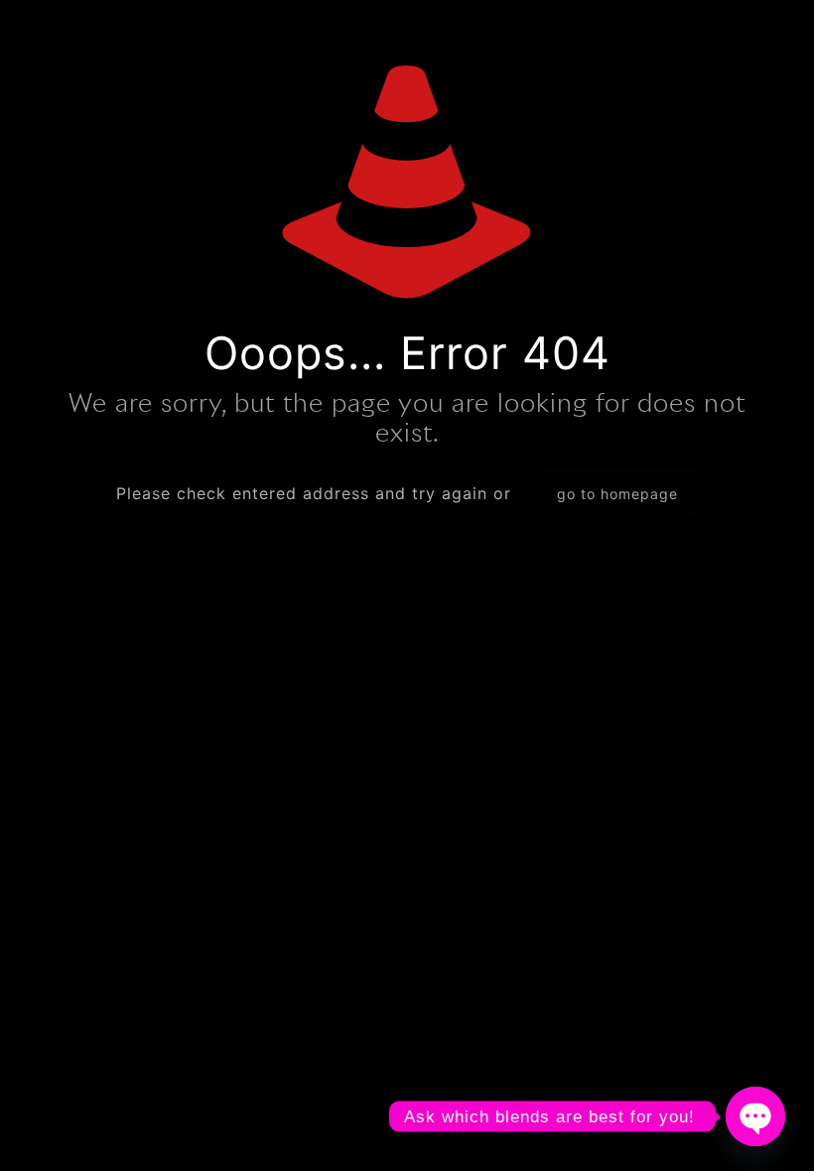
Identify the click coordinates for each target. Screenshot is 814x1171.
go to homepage (617, 493)
